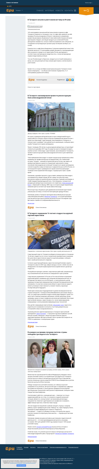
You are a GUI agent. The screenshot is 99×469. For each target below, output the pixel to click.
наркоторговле (41, 313)
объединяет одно (58, 305)
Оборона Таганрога (51, 196)
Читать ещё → (89, 2)
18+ (85, 10)
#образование (32, 437)
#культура (31, 203)
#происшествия (32, 322)
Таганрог (18, 10)
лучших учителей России (44, 427)
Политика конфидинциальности (58, 447)
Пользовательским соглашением (16, 463)
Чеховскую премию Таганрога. (64, 433)
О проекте (19, 447)
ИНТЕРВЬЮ (49, 10)
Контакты (32, 447)
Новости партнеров (42, 447)
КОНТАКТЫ (69, 10)
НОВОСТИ (59, 10)
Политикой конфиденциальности (29, 463)
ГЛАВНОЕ (40, 10)
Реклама (26, 447)
